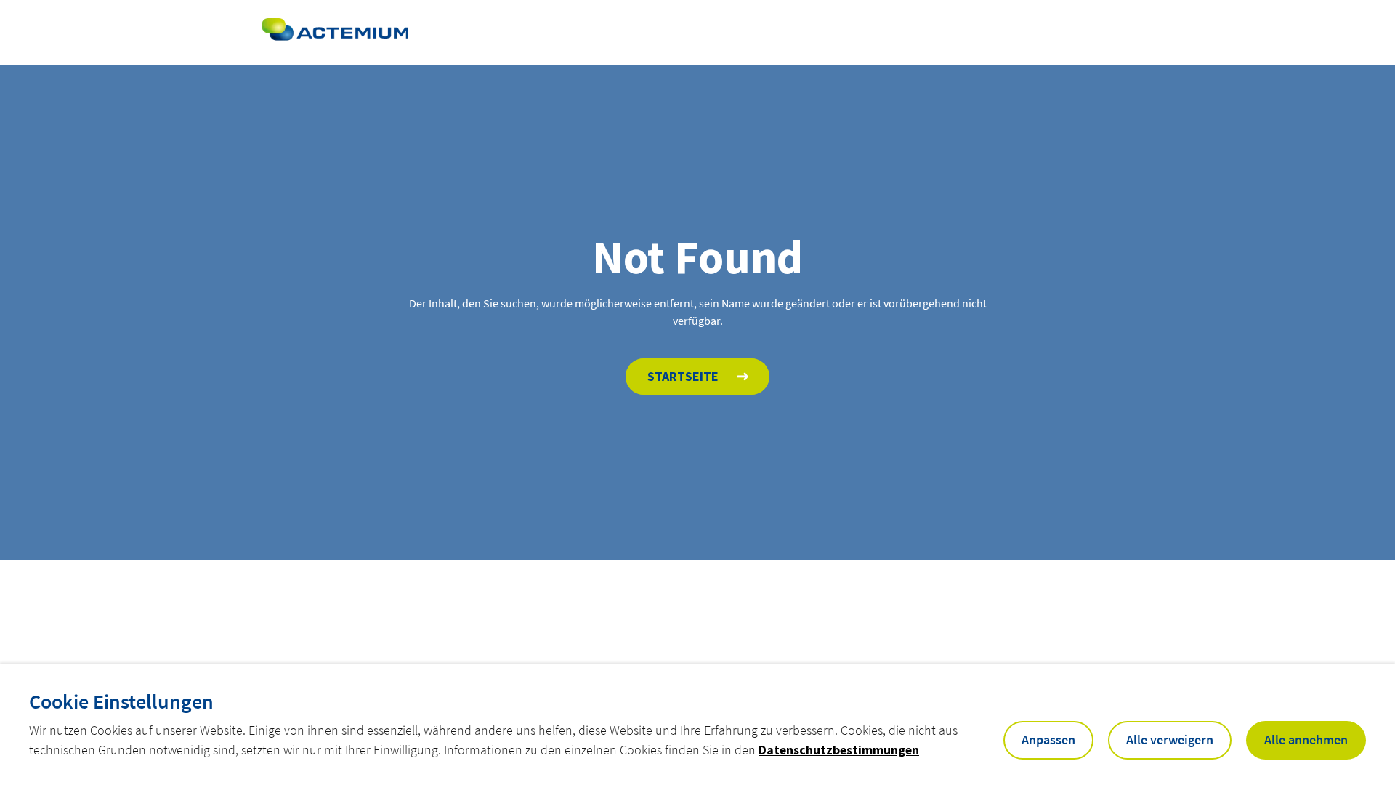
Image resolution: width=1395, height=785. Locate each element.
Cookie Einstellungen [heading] (121, 701)
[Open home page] (335, 32)
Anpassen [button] (1048, 739)
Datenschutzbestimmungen (839, 749)
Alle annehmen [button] (1306, 739)
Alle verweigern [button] (1169, 739)
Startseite (683, 376)
